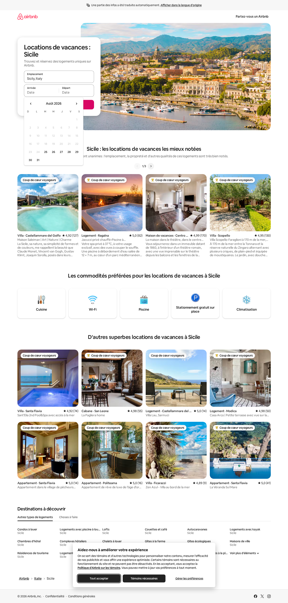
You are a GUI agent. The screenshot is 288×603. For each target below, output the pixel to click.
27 (61, 152)
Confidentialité (54, 596)
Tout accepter (99, 578)
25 (45, 152)
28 (69, 152)
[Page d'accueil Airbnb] (27, 16)
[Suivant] (151, 166)
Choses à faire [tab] (68, 517)
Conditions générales (81, 596)
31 (38, 160)
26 (53, 152)
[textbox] (41, 92)
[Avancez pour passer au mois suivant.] (76, 103)
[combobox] (59, 78)
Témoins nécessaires (144, 578)
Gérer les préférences (189, 578)
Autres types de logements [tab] (35, 517)
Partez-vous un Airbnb (252, 16)
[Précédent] (137, 166)
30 (30, 160)
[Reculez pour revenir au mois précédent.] (31, 103)
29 (76, 152)
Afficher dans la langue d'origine (181, 5)
